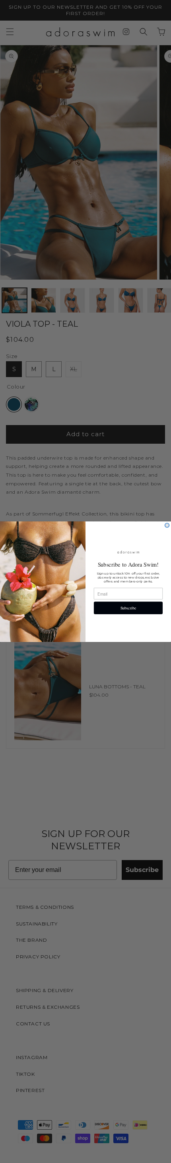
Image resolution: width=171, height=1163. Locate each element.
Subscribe (128, 607)
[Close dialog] (167, 525)
